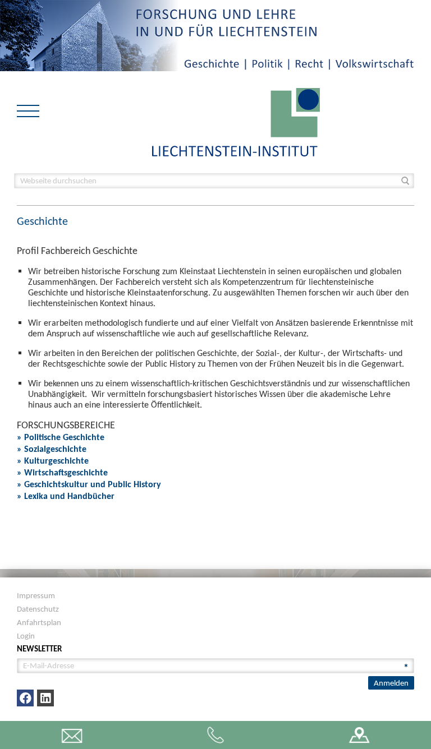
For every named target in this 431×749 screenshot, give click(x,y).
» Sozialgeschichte (51, 448)
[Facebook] (25, 698)
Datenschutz (38, 609)
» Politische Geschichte (60, 437)
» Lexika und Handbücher (65, 496)
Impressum (36, 595)
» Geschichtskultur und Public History (89, 484)
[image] (236, 121)
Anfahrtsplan (39, 622)
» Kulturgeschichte (53, 460)
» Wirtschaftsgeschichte (62, 472)
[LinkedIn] (45, 698)
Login (26, 636)
